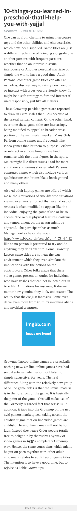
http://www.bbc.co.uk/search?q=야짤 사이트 (38, 238)
